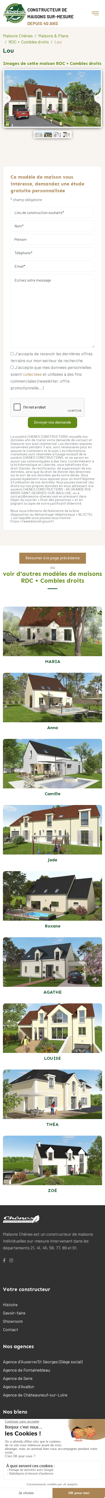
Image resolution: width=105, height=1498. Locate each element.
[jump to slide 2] (48, 134)
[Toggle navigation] (95, 13)
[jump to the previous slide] (7, 98)
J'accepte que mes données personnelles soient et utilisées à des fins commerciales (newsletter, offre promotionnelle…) (50, 377)
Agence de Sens (17, 1378)
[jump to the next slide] (97, 98)
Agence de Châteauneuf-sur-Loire (35, 1394)
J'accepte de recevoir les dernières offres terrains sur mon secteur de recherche (51, 357)
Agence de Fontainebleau (26, 1370)
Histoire (10, 1304)
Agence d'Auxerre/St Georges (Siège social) (43, 1361)
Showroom (13, 1321)
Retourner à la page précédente (52, 558)
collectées (32, 374)
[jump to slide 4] (67, 134)
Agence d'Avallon (18, 1386)
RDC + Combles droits (29, 41)
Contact (10, 1329)
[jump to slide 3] (57, 134)
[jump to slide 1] (39, 134)
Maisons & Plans (53, 35)
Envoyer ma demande (52, 422)
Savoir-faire (14, 1312)
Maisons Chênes (18, 35)
